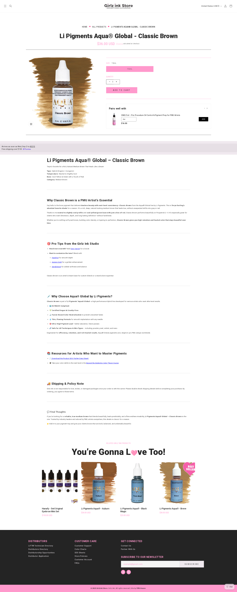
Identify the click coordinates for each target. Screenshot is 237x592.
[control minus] (109, 82)
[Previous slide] (204, 108)
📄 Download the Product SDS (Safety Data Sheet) (69, 358)
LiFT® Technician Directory (40, 545)
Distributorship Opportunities (41, 552)
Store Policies (81, 556)
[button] (5, 6)
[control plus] (117, 82)
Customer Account (83, 559)
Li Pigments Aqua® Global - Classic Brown (133, 27)
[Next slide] (207, 108)
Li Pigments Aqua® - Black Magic (133, 510)
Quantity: (110, 77)
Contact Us (126, 545)
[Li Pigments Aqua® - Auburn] (99, 483)
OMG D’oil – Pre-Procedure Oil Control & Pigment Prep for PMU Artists (150, 115)
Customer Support (83, 545)
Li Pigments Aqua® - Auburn (95, 508)
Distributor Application (38, 556)
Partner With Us (128, 549)
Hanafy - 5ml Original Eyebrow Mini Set (52, 510)
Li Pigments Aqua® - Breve (173, 508)
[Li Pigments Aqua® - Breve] (177, 483)
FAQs (77, 563)
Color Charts (80, 549)
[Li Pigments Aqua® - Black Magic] (138, 483)
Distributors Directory (38, 549)
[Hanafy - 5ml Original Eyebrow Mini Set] (60, 483)
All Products (99, 27)
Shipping (119, 44)
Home (84, 27)
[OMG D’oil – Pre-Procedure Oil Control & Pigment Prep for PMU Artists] (114, 119)
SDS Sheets (80, 552)
